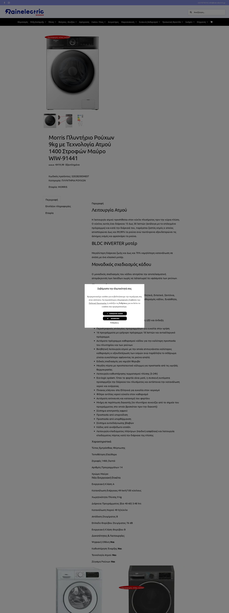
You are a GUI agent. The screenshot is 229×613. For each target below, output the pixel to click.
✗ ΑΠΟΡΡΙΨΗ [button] (114, 318)
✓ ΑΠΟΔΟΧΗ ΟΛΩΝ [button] (115, 314)
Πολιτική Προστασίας (98, 303)
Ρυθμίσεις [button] (123, 303)
